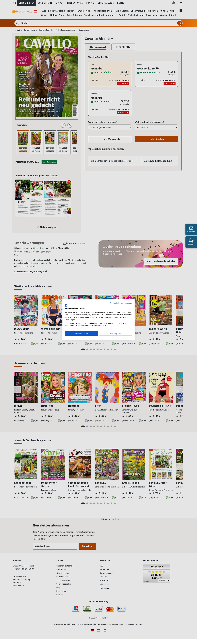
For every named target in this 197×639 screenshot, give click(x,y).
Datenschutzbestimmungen (121, 303)
